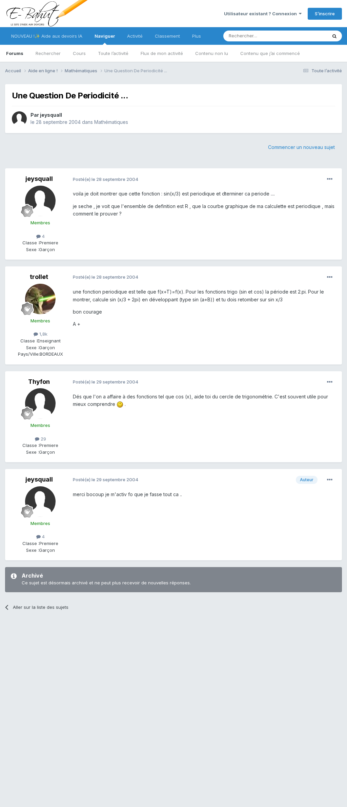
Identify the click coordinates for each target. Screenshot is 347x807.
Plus (196, 36)
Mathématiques (111, 122)
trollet (39, 276)
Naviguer (105, 36)
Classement (167, 36)
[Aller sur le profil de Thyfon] (40, 403)
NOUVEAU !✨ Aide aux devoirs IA (46, 36)
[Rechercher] (334, 36)
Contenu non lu (211, 53)
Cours (79, 53)
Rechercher (48, 53)
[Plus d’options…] (329, 179)
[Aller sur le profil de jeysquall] (19, 118)
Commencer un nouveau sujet (301, 147)
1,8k (42, 334)
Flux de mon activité (162, 53)
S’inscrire (325, 13)
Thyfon (39, 381)
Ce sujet (309, 35)
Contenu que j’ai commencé (270, 53)
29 (42, 439)
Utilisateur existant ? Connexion (261, 13)
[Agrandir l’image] (120, 404)
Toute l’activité (113, 53)
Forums (14, 53)
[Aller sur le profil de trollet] (40, 299)
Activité (135, 36)
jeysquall (51, 115)
